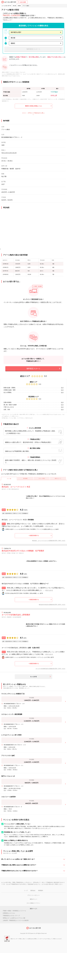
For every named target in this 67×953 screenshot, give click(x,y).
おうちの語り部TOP (6, 5)
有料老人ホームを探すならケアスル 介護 (14, 918)
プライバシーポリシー (33, 895)
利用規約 (40, 890)
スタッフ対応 (42, 478)
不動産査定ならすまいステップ (11, 915)
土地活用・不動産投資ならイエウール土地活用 (15, 920)
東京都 (14, 5)
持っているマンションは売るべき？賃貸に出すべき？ (18, 859)
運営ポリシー (33, 899)
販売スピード (58, 478)
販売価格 (25, 478)
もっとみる (33, 676)
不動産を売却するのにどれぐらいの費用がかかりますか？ (19, 871)
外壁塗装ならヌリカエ (9, 913)
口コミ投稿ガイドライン (33, 903)
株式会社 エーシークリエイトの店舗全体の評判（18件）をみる (48, 540)
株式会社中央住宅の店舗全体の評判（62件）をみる (52, 604)
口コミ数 (9, 478)
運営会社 (32, 890)
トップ (26, 890)
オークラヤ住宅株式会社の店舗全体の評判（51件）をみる (50, 668)
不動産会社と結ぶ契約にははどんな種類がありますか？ (18, 865)
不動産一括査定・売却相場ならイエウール (14, 910)
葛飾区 (19, 5)
